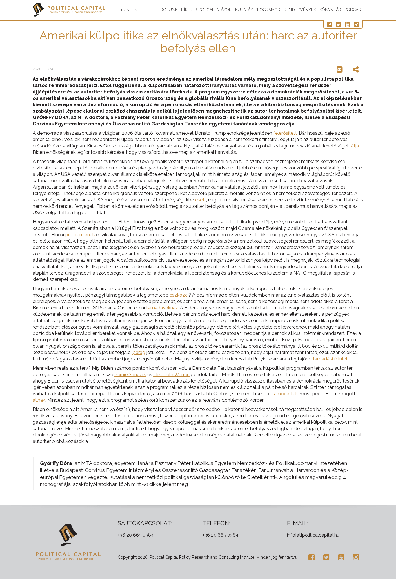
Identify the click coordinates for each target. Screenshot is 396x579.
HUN (125, 10)
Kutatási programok (257, 10)
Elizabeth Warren (171, 374)
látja (354, 146)
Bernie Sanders (130, 374)
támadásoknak (162, 308)
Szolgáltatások (214, 10)
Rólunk (169, 10)
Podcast (354, 10)
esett (200, 200)
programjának (80, 234)
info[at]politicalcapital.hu (313, 535)
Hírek (186, 10)
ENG (136, 10)
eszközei (179, 295)
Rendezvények (300, 10)
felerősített (285, 133)
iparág (138, 352)
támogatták (285, 393)
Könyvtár (330, 10)
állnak (39, 400)
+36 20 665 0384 (136, 535)
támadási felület (330, 359)
